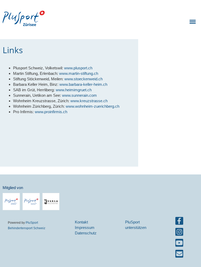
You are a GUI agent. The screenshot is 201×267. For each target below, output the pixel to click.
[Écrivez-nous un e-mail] (179, 254)
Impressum (84, 227)
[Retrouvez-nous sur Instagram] (179, 233)
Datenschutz (86, 233)
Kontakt (81, 222)
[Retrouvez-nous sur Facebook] (179, 222)
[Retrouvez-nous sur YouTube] (179, 243)
